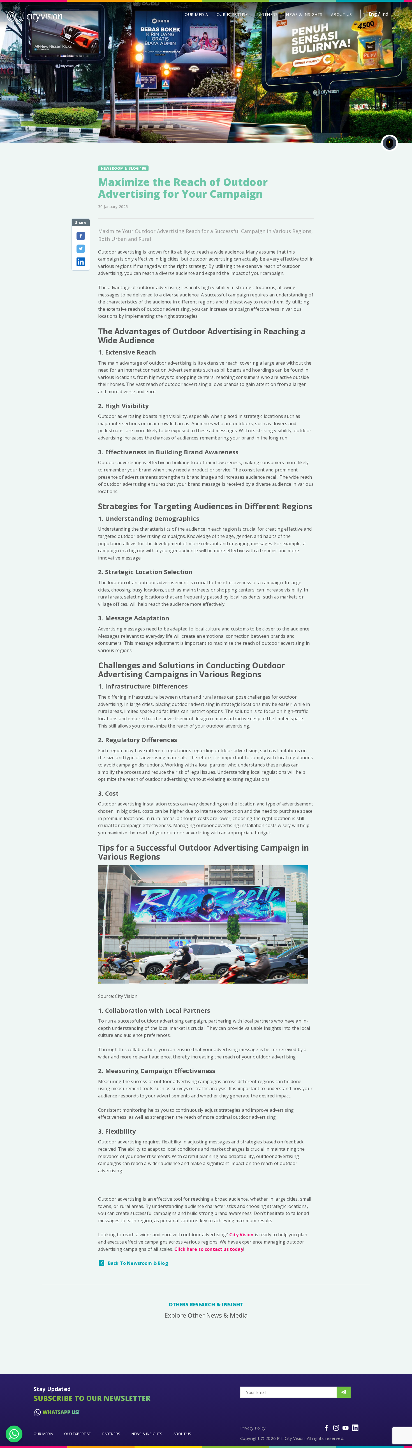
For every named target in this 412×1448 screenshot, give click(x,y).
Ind (384, 14)
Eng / (374, 14)
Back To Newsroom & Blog (138, 1263)
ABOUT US (341, 14)
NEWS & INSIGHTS (304, 14)
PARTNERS (266, 14)
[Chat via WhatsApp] (14, 1434)
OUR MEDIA (196, 14)
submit (344, 1392)
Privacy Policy (252, 1428)
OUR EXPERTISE (232, 14)
